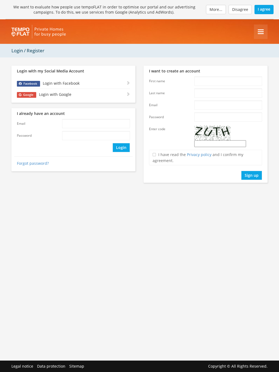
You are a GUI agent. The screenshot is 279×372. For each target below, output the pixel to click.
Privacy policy (199, 154)
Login (121, 147)
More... (216, 9)
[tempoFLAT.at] (38, 31)
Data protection (51, 366)
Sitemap (76, 366)
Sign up (252, 175)
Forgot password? (33, 163)
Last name (157, 93)
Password (24, 135)
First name (157, 81)
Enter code (157, 129)
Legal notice (22, 366)
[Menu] (261, 32)
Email (21, 123)
